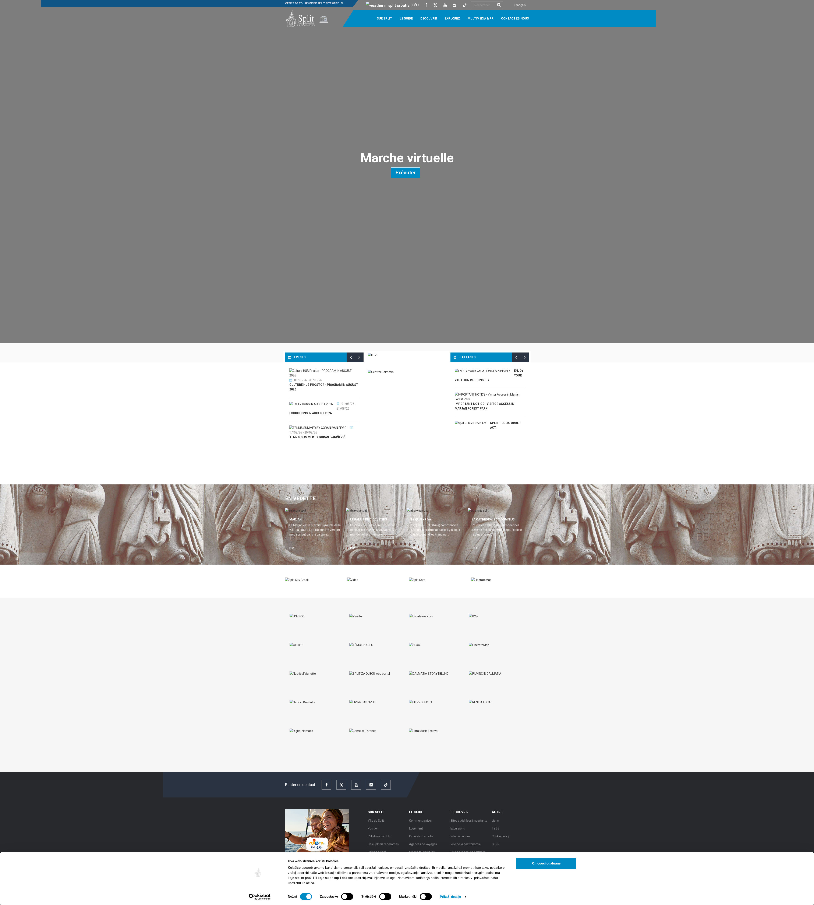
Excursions (457, 828)
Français (520, 5)
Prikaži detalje (450, 896)
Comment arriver (420, 820)
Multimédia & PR (480, 18)
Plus (291, 548)
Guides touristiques (422, 852)
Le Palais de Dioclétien (368, 519)
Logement (416, 828)
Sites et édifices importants (468, 820)
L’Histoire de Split (379, 836)
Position (373, 828)
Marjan (295, 519)
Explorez (452, 18)
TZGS (495, 828)
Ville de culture (460, 836)
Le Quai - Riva (421, 519)
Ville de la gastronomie (465, 844)
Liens (495, 820)
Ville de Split (376, 820)
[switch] (347, 896)
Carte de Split (377, 852)
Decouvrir (428, 18)
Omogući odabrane (546, 863)
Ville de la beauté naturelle (468, 852)
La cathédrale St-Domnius (493, 519)
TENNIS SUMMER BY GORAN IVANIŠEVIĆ (317, 437)
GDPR (495, 844)
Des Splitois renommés (383, 844)
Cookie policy (500, 836)
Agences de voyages (423, 844)
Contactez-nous (515, 18)
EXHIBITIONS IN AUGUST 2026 (310, 413)
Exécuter (405, 173)
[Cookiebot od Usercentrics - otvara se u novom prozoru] (259, 897)
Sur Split (384, 18)
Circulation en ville (421, 836)
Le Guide (406, 18)
